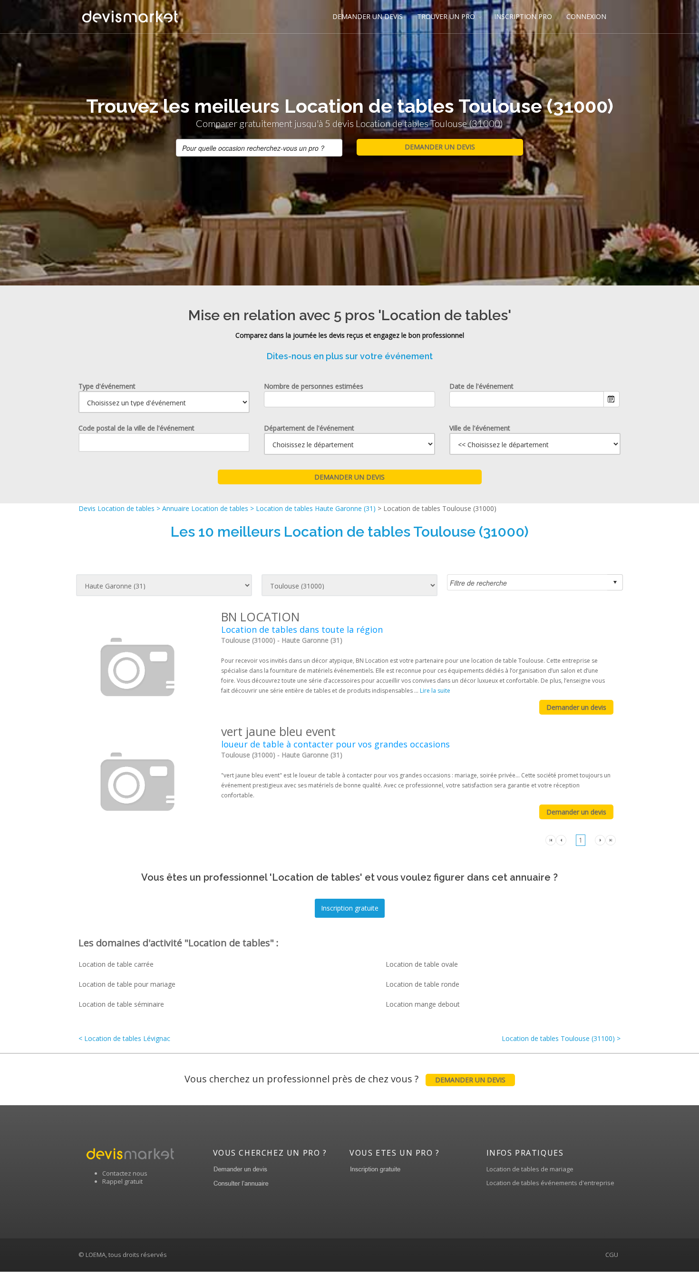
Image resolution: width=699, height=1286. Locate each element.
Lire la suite (435, 691)
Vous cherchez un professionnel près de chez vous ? (344, 1078)
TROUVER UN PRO (446, 16)
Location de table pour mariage (126, 984)
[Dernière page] (610, 839)
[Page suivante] (600, 839)
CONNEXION (586, 16)
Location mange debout (423, 1004)
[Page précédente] (561, 839)
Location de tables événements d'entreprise (550, 1182)
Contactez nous (124, 1173)
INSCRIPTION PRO (523, 16)
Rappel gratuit (122, 1181)
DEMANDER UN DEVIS (367, 16)
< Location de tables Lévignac (124, 1038)
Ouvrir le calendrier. (611, 399)
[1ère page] (550, 839)
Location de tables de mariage (529, 1169)
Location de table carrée (116, 964)
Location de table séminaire (121, 1004)
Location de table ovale (422, 964)
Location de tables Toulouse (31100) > (561, 1038)
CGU (611, 1254)
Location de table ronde (422, 984)
